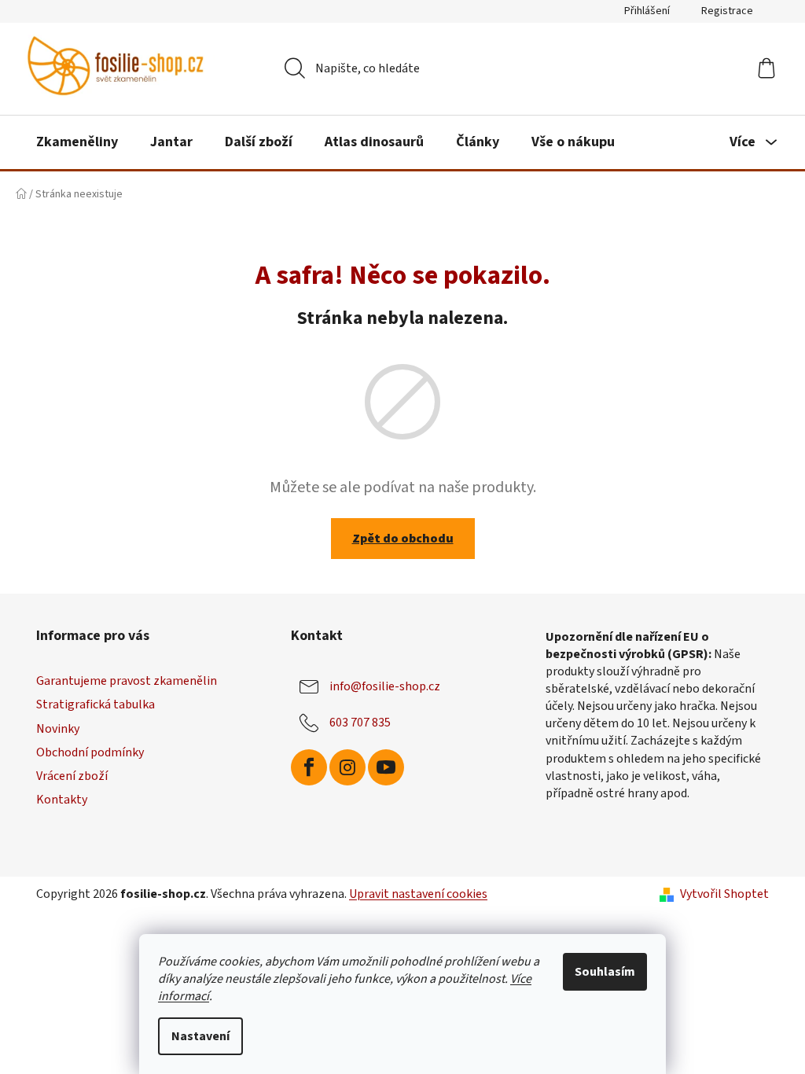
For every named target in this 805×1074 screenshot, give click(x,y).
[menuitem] (77, 142)
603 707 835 (360, 722)
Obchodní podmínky (90, 752)
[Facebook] (309, 767)
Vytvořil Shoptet (724, 894)
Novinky (57, 728)
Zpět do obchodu (403, 538)
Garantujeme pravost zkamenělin (126, 681)
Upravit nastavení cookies (418, 894)
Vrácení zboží (72, 776)
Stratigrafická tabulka (95, 704)
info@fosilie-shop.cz (384, 686)
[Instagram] (347, 767)
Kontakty (61, 799)
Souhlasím (605, 971)
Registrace (727, 11)
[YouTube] (386, 767)
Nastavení (200, 1036)
